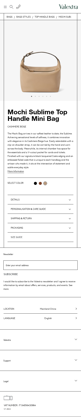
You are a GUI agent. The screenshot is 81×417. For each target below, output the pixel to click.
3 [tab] (38, 96)
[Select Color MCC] (40, 183)
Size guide (16, 237)
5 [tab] (46, 96)
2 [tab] (35, 96)
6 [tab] (50, 96)
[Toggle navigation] (5, 7)
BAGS (9, 16)
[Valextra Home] (68, 6)
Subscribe (11, 274)
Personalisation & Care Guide (28, 209)
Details (15, 199)
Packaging (17, 227)
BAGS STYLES (23, 16)
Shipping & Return (21, 218)
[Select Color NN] (35, 183)
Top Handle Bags (45, 16)
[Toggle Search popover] (11, 7)
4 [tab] (42, 96)
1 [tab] (31, 96)
